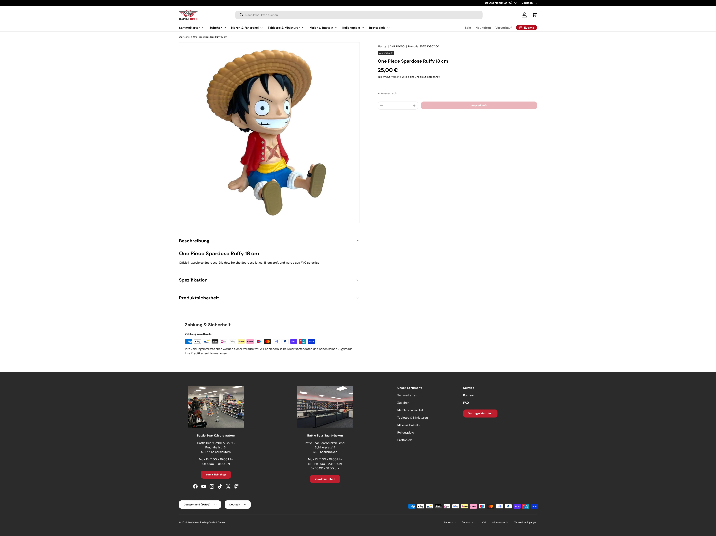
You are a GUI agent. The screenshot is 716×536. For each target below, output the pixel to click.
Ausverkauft (479, 105)
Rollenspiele (351, 28)
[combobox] (359, 15)
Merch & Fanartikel (245, 28)
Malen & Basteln (321, 28)
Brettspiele (377, 28)
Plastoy (382, 46)
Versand (396, 77)
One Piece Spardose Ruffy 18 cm (210, 37)
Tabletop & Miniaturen (284, 28)
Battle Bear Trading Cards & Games (206, 522)
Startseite (184, 37)
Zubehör (216, 28)
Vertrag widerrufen (480, 413)
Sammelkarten (189, 28)
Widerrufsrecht (500, 522)
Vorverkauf (503, 28)
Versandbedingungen (525, 522)
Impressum (450, 522)
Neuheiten (483, 28)
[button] (535, 15)
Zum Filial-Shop (216, 474)
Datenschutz (468, 522)
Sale (468, 28)
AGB (483, 522)
